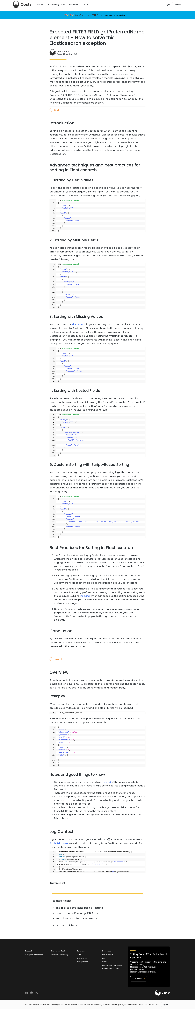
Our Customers (82, 958)
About (79, 955)
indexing (85, 596)
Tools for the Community (59, 955)
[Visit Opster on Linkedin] (31, 992)
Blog (104, 958)
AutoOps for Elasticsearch (34, 955)
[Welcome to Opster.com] (162, 993)
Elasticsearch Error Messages (112, 965)
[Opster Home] (23, 4)
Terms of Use (153, 1004)
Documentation (107, 955)
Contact (177, 5)
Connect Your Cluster (115, 15)
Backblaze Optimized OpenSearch (76, 918)
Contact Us (137, 978)
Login (167, 4)
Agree (165, 1004)
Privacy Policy (138, 1004)
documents (79, 324)
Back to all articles (63, 925)
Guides (104, 962)
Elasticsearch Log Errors (110, 969)
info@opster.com (82, 962)
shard (107, 782)
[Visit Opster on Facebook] (26, 992)
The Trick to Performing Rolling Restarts (79, 907)
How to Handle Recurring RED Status (77, 913)
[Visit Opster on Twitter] (36, 992)
